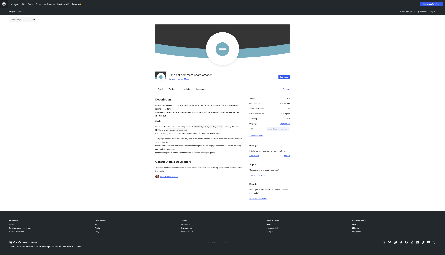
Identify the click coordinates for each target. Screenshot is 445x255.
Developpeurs (186, 228)
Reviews (172, 89)
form (281, 129)
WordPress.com (359, 221)
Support (286, 89)
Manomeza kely (274, 228)
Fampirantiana (100, 221)
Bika (96, 224)
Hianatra (184, 221)
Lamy (97, 232)
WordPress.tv (187, 232)
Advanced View (256, 135)
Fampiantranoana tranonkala (20, 228)
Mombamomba (15, 221)
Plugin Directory (15, 12)
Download (284, 77)
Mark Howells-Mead (180, 79)
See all (287, 155)
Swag (270, 232)
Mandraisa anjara (273, 221)
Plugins (97, 228)
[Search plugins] (34, 20)
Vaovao (12, 224)
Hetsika (269, 224)
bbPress (356, 228)
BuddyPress (358, 232)
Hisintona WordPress (431, 4)
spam (287, 129)
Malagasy (34, 242)
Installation (186, 89)
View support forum (257, 175)
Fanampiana (185, 224)
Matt (355, 224)
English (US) (285, 124)
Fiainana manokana (16, 232)
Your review (254, 155)
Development (202, 89)
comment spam (272, 129)
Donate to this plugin (258, 198)
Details (161, 89)
